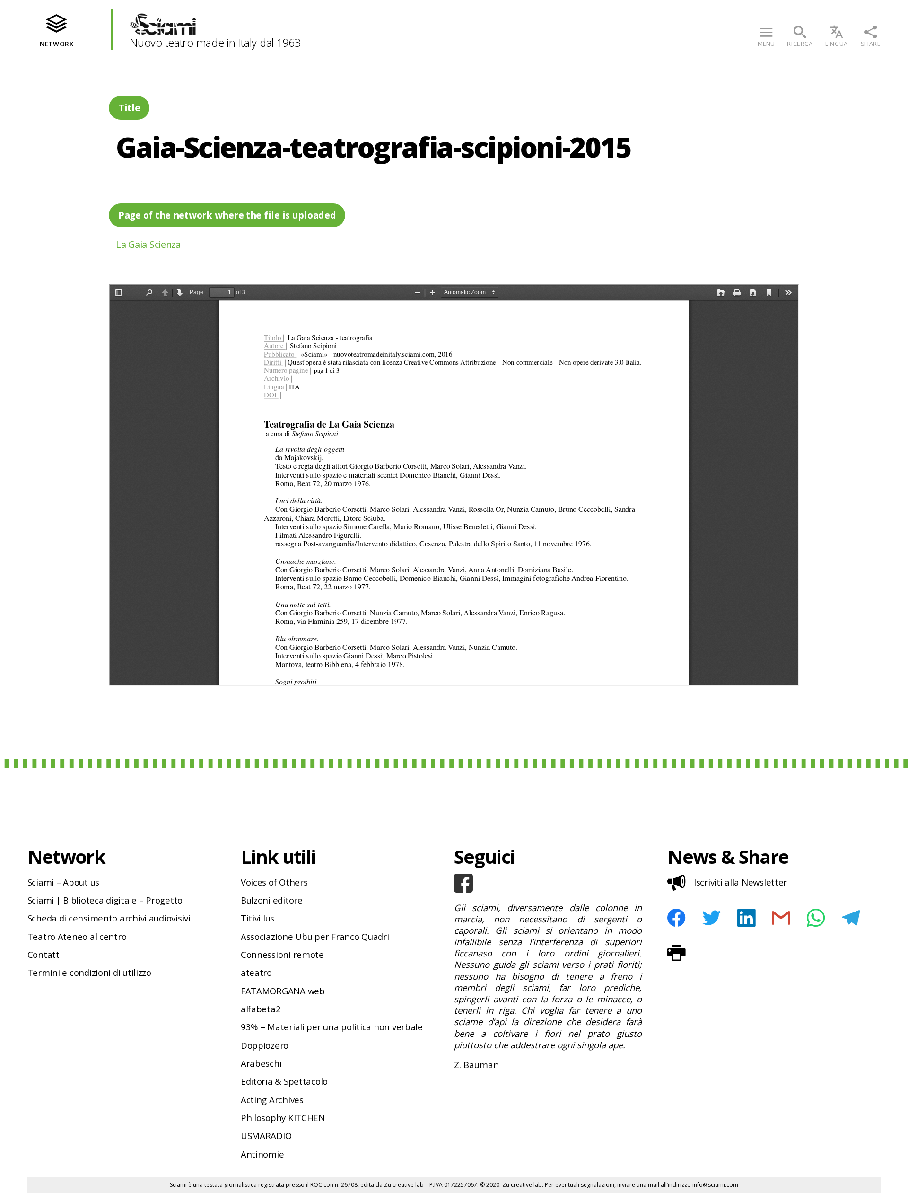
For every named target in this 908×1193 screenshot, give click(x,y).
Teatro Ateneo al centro (77, 936)
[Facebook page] (548, 883)
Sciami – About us (63, 882)
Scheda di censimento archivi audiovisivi (109, 918)
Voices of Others (274, 882)
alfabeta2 (261, 1009)
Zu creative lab (404, 1185)
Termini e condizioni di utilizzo (89, 972)
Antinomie (262, 1154)
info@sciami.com (715, 1185)
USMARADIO (266, 1135)
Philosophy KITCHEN (283, 1117)
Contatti (44, 954)
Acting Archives (272, 1099)
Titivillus (257, 918)
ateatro (256, 972)
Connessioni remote (282, 954)
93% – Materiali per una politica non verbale (332, 1027)
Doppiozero (264, 1045)
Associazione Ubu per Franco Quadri (315, 936)
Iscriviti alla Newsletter (740, 882)
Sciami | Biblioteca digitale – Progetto (105, 900)
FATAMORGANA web (283, 991)
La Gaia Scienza (148, 244)
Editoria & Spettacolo (284, 1081)
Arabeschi (261, 1063)
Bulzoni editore (272, 900)
